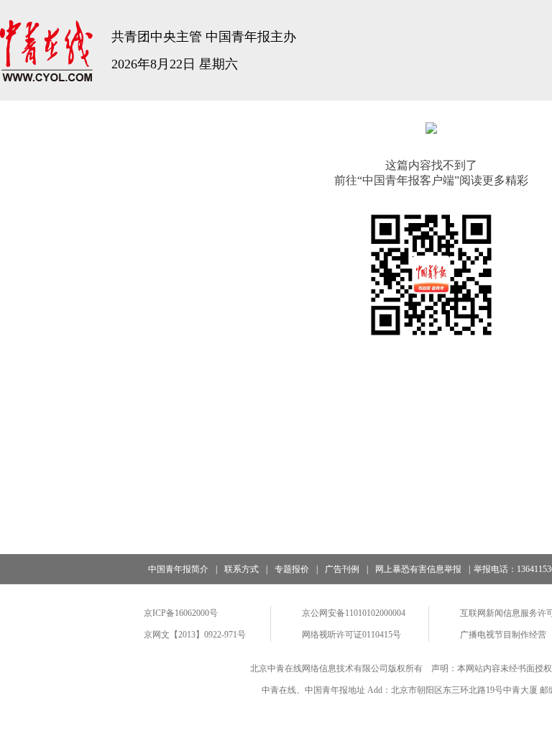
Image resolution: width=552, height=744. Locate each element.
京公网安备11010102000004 (353, 613)
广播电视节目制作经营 (503, 635)
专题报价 (292, 569)
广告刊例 (342, 569)
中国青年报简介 (178, 569)
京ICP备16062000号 (181, 613)
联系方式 (241, 569)
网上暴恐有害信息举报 (418, 569)
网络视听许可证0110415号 (351, 635)
